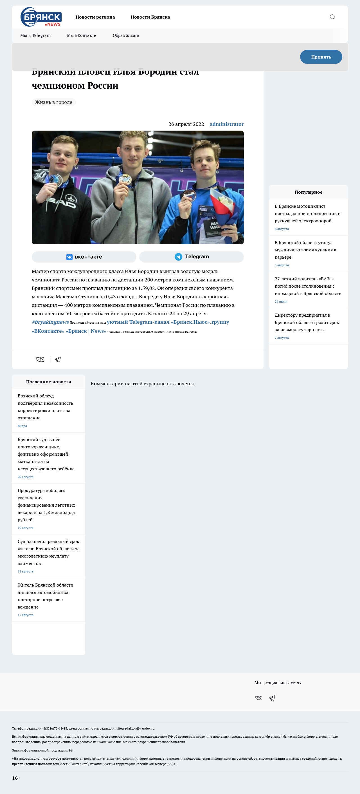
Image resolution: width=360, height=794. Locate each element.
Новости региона (95, 17)
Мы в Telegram (35, 35)
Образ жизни (126, 35)
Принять (321, 57)
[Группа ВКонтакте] (84, 257)
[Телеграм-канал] (191, 257)
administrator (227, 124)
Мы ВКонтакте (81, 35)
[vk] (40, 359)
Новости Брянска (150, 17)
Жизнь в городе (53, 102)
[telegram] (59, 359)
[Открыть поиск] (332, 17)
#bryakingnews (50, 322)
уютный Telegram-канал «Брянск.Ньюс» (158, 322)
